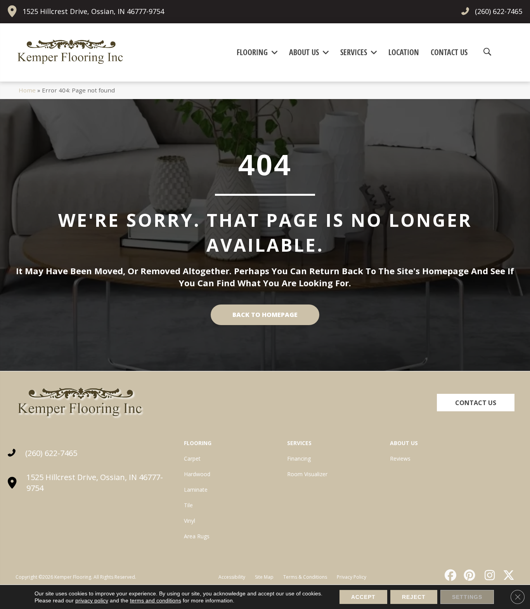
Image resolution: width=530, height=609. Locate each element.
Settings (467, 597)
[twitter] (507, 575)
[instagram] (487, 575)
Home (27, 90)
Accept (363, 597)
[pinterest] (468, 575)
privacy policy (91, 600)
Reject (414, 597)
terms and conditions (155, 600)
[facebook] (449, 575)
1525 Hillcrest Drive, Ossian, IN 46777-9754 (93, 11)
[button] (475, 402)
